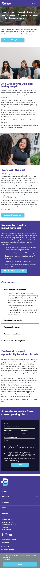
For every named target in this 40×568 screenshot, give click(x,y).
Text (7, 527)
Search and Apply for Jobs (12, 40)
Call (3, 527)
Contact (5, 514)
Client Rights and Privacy (8, 539)
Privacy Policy (14, 461)
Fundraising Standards (7, 549)
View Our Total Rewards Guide (14, 271)
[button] (20, 290)
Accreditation (5, 542)
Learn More (6, 560)
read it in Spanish (16, 127)
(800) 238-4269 (6, 529)
